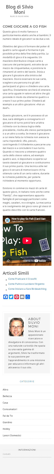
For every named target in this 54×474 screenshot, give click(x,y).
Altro (5, 389)
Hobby (6, 428)
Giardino (7, 422)
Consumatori (10, 409)
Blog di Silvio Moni (19, 9)
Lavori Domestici (12, 435)
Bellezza (7, 396)
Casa (5, 402)
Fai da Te (8, 415)
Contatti (7, 454)
